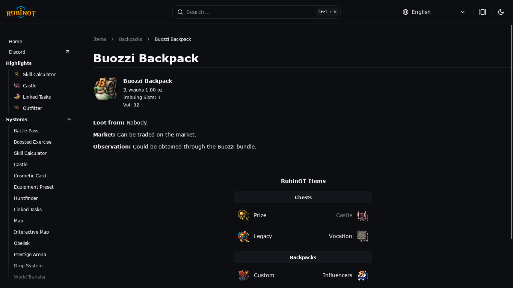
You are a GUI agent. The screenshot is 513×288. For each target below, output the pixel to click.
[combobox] (434, 12)
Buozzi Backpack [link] (173, 39)
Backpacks (130, 39)
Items (99, 39)
